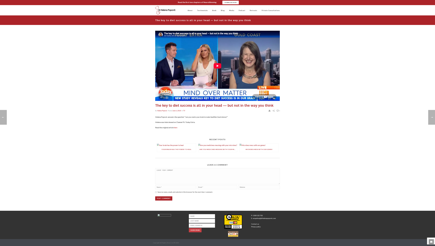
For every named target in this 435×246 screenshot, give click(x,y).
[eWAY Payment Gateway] (233, 221)
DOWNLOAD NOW (231, 2)
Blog (223, 10)
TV (184, 111)
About (190, 10)
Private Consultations (271, 10)
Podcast (242, 10)
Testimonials (202, 10)
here (175, 127)
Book (214, 10)
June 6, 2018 (176, 111)
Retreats (253, 10)
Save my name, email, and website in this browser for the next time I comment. (185, 192)
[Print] (269, 110)
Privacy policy (256, 227)
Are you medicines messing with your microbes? (218, 149)
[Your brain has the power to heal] (176, 145)
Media (231, 10)
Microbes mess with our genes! (259, 149)
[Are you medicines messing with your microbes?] (217, 145)
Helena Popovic (162, 111)
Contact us (255, 224)
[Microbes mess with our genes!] (259, 145)
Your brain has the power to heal (176, 149)
